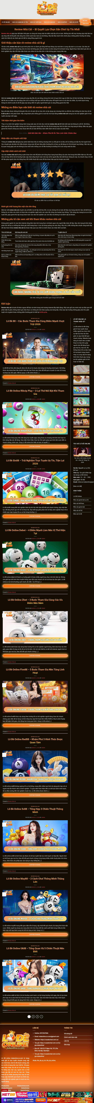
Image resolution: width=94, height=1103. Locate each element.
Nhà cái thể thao (35, 22)
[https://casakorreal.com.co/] (47, 9)
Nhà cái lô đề (74, 22)
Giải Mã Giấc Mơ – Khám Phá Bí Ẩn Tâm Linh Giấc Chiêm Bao (52, 133)
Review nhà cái (35, 318)
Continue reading (35, 377)
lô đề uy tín (43, 312)
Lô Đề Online (6, 22)
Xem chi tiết (77, 486)
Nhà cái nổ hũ (62, 22)
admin (43, 329)
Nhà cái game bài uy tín (20, 22)
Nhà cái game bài (49, 22)
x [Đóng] (4, 1090)
